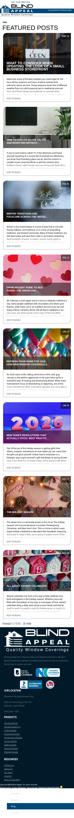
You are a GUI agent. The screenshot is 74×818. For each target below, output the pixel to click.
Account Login (5, 787)
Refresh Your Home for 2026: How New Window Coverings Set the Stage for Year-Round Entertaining (28, 365)
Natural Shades (11, 748)
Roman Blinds (10, 741)
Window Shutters (12, 734)
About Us (8, 769)
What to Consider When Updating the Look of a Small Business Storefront (36, 66)
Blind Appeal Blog (12, 779)
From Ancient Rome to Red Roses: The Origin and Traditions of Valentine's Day (27, 290)
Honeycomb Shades (13, 737)
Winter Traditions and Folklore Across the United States (26, 216)
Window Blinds (11, 723)
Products (15, 793)
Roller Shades (10, 730)
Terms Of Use (32, 787)
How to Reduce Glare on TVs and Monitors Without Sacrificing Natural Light (26, 143)
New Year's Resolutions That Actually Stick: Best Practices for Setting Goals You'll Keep (28, 438)
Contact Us (9, 765)
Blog (13, 806)
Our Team (8, 772)
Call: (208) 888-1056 (20, 2)
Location (8, 776)
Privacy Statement (19, 787)
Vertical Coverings (12, 727)
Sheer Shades (10, 745)
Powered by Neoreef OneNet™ (49, 787)
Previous (7, 623)
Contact (15, 812)
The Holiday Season (20, 512)
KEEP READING (14, 99)
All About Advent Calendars (26, 586)
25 (24, 623)
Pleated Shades (11, 752)
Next (29, 623)
